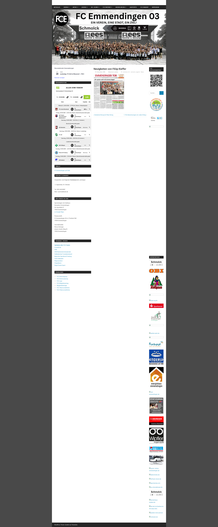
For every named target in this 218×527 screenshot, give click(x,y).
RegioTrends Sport (59, 265)
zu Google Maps (59, 212)
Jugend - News (140, 72)
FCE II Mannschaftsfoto (63, 290)
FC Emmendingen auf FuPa (62, 170)
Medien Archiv (120, 7)
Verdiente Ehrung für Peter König (103, 115)
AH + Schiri (94, 7)
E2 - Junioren (131, 72)
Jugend (84, 7)
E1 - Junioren (124, 72)
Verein (66, 7)
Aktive (75, 7)
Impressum (155, 7)
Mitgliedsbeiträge (62, 285)
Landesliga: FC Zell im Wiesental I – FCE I (72, 74)
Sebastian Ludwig (113, 72)
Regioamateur (58, 261)
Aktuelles (57, 7)
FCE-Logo (59, 281)
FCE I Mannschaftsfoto (63, 287)
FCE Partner (107, 7)
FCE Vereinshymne (62, 276)
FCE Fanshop (144, 7)
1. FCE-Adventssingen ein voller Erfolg (135, 115)
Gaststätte (133, 7)
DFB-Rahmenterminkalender (62, 252)
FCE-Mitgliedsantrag (62, 283)
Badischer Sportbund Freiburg (63, 256)
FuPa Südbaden (58, 258)
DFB (55, 249)
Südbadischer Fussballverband (63, 254)
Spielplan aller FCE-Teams (62, 245)
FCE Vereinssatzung (62, 279)
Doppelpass (57, 263)
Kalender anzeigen (59, 77)
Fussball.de (57, 247)
